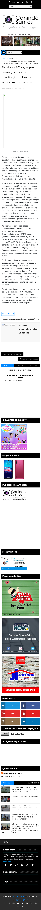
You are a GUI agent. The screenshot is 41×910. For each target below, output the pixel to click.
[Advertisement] (20, 525)
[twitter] (11, 864)
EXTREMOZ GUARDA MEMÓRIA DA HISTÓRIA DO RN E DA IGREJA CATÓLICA (25, 817)
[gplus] (13, 2)
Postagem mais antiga (28, 359)
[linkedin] (21, 864)
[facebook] (9, 2)
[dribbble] (27, 903)
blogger (7, 365)
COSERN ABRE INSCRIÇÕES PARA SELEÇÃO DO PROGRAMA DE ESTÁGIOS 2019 (26, 789)
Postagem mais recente (12, 354)
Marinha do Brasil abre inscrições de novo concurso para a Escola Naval (24, 808)
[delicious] (22, 906)
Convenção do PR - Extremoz (25, 796)
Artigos (7, 783)
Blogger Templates (20, 900)
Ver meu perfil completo (10, 776)
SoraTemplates (19, 896)
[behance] (35, 903)
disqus (20, 365)
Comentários (34, 783)
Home (4, 59)
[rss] (27, 2)
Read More (7, 861)
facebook (33, 365)
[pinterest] (18, 2)
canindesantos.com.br (13, 773)
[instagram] (31, 2)
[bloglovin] (22, 2)
